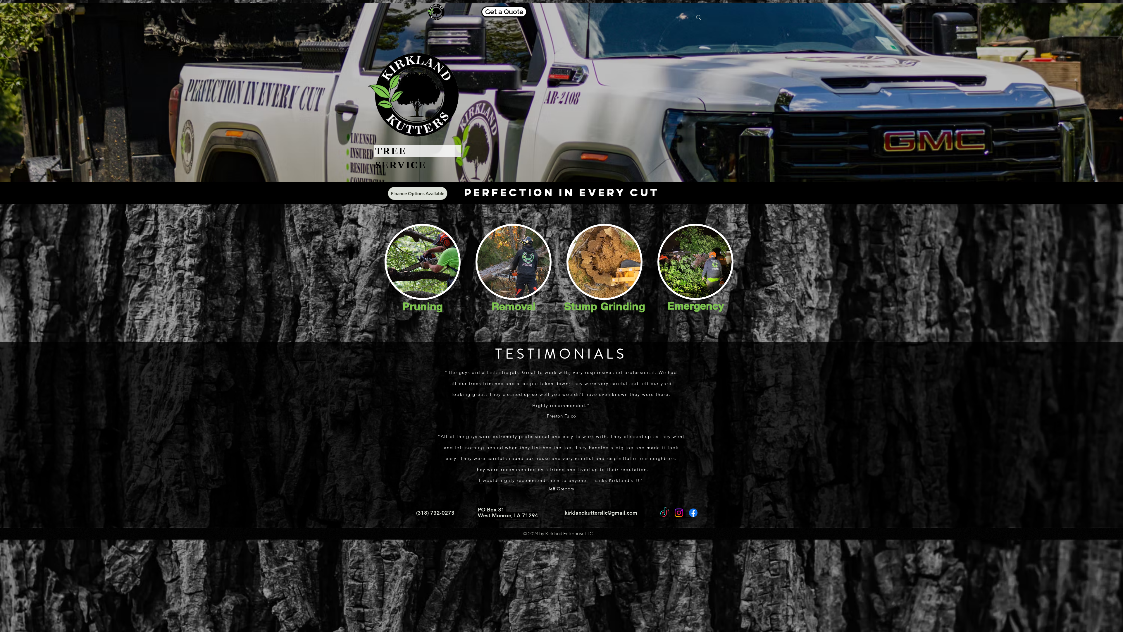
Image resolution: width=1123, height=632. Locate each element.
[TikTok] (664, 512)
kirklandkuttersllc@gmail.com (601, 512)
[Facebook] (693, 512)
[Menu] (462, 12)
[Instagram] (679, 512)
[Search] (699, 17)
